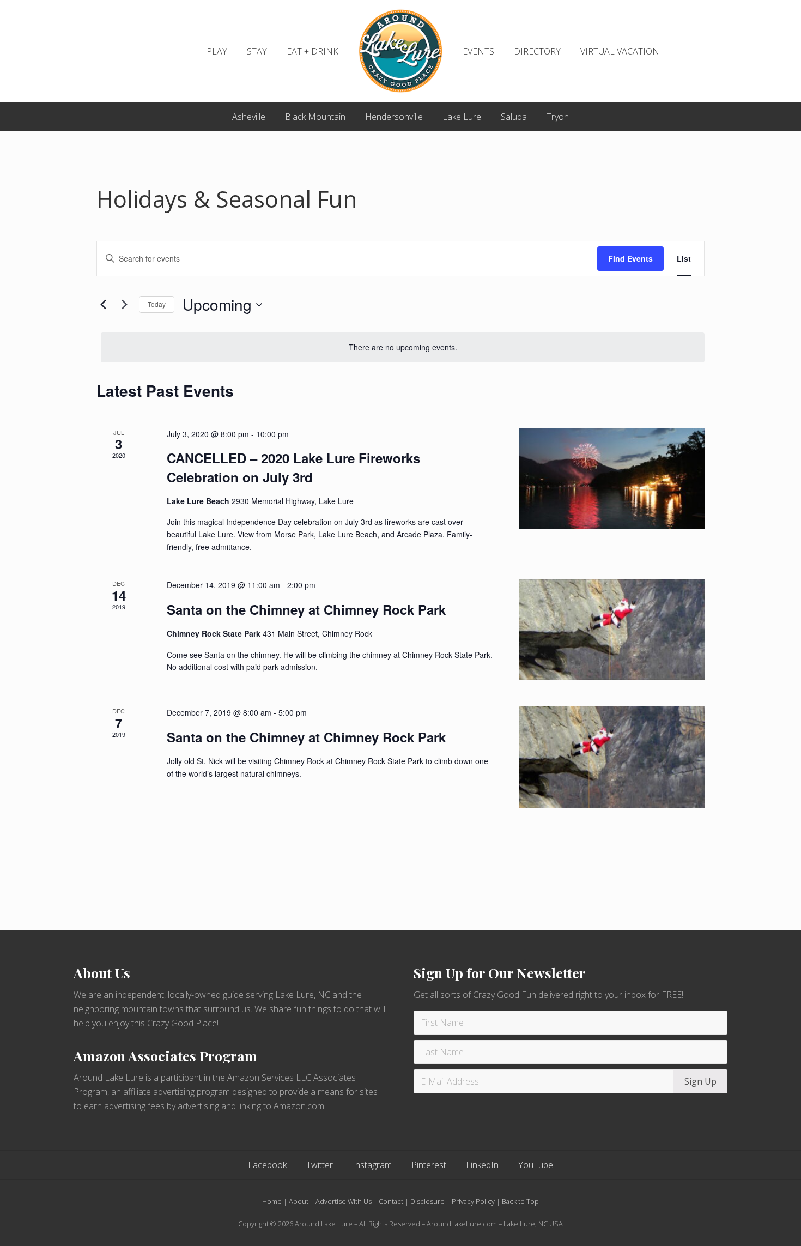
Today (157, 304)
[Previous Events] (103, 304)
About (298, 1201)
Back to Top (520, 1201)
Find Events (630, 258)
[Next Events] (124, 304)
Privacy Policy (473, 1201)
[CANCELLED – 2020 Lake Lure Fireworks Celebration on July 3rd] (612, 478)
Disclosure (427, 1201)
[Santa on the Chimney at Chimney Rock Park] (612, 629)
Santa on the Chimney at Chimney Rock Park (306, 609)
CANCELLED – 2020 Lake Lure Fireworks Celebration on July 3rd (293, 467)
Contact (391, 1201)
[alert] (403, 347)
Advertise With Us (343, 1201)
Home (272, 1201)
